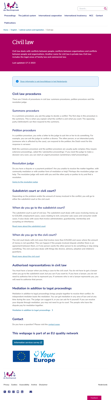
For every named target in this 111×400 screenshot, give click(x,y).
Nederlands (102, 385)
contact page (54, 324)
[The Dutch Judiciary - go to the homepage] (11, 6)
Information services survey (29, 342)
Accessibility (24, 385)
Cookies (14, 385)
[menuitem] (10, 15)
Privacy (6, 385)
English (14, 30)
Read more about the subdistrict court (29, 226)
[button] (94, 398)
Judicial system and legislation (31, 30)
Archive (34, 385)
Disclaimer (43, 385)
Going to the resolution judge (25, 182)
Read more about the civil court (26, 256)
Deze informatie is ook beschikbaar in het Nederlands (43, 81)
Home (5, 30)
